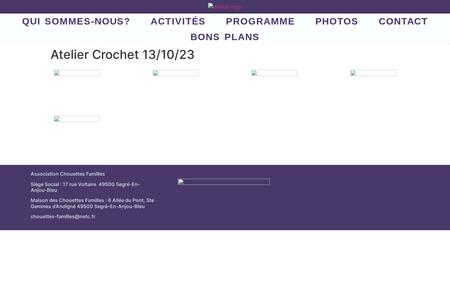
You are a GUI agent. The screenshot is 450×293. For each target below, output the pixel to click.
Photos (336, 21)
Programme (260, 21)
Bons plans (224, 37)
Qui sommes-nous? (76, 21)
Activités (178, 21)
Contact (403, 21)
